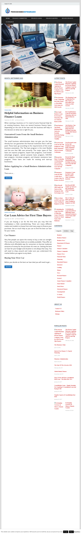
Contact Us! (58, 308)
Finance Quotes (52, 18)
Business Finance (61, 237)
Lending (59, 267)
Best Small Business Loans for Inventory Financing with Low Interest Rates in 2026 (70, 115)
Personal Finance (61, 275)
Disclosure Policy (59, 311)
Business (59, 235)
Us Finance (10, 22)
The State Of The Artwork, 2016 (63, 365)
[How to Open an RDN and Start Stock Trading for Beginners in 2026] (59, 198)
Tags (72, 231)
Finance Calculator (10, 212)
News (58, 273)
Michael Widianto (20, 120)
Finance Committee (19, 18)
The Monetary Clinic (60, 345)
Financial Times (61, 256)
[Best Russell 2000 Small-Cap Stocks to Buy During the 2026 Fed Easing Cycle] (59, 185)
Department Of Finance (63, 243)
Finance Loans (36, 18)
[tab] (58, 231)
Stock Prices (60, 286)
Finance (59, 246)
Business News (61, 240)
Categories (58, 231)
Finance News (8, 110)
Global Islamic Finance (60, 371)
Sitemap (57, 314)
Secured (59, 278)
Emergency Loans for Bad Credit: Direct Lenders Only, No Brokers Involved (70, 176)
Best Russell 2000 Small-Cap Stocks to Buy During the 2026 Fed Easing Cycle (70, 188)
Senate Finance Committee (64, 281)
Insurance (59, 264)
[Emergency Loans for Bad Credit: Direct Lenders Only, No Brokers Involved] (59, 172)
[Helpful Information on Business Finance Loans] (28, 95)
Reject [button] (71, 531)
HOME (8, 18)
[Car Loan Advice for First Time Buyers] (28, 198)
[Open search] (76, 18)
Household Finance (62, 262)
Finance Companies (62, 251)
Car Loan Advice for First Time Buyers (28, 215)
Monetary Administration (61, 359)
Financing (59, 259)
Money (59, 270)
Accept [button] (65, 531)
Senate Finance (67, 18)
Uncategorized (61, 291)
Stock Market (60, 283)
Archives (66, 231)
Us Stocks (59, 294)
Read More (8, 177)
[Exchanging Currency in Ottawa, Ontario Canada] (59, 403)
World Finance (61, 297)
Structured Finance (62, 289)
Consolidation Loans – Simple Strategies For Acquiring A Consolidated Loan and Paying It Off (65, 387)
